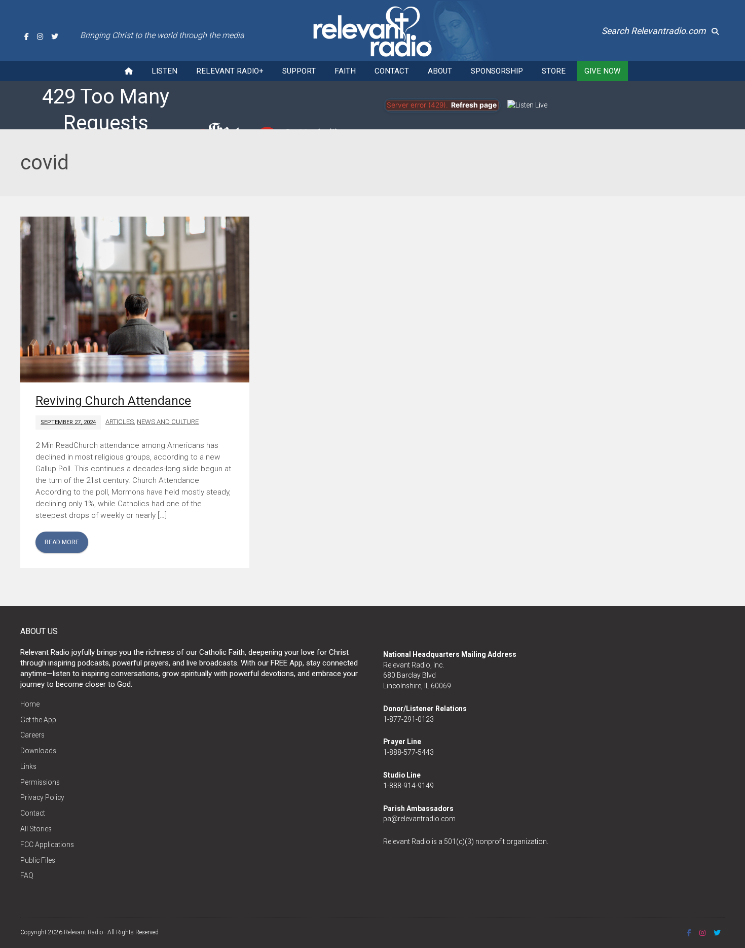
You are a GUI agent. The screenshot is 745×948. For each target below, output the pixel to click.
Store (554, 71)
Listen (164, 71)
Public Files (37, 860)
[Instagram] (40, 36)
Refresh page (474, 105)
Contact (392, 71)
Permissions (40, 782)
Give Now (602, 71)
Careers (32, 735)
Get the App (38, 720)
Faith (345, 71)
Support (299, 71)
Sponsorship (497, 71)
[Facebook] (26, 36)
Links (28, 766)
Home (30, 704)
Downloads (38, 751)
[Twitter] (54, 36)
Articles (119, 422)
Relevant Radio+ (230, 71)
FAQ (26, 875)
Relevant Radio (83, 932)
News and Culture (168, 422)
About (440, 71)
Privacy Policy (42, 797)
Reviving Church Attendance (113, 401)
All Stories (36, 829)
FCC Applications (47, 844)
